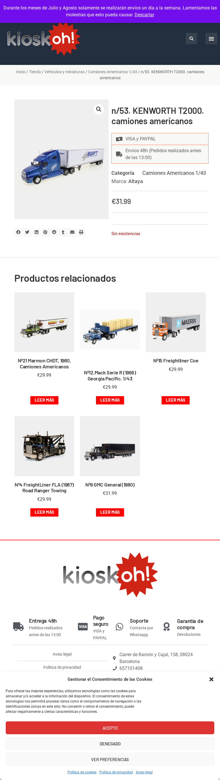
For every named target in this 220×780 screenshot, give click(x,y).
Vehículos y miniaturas (64, 72)
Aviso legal (144, 772)
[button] (211, 679)
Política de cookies (82, 772)
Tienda (35, 72)
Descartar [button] (144, 14)
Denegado (110, 743)
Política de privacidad (116, 772)
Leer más (44, 399)
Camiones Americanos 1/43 (112, 72)
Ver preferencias (110, 759)
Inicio (20, 72)
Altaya (135, 181)
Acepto (110, 728)
